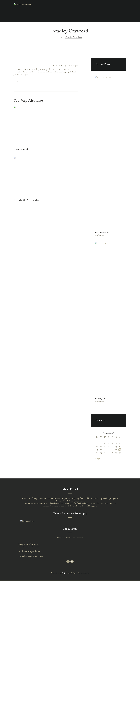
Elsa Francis (21, 149)
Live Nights (100, 398)
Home (60, 36)
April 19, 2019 (99, 235)
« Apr (97, 458)
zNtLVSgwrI (73, 65)
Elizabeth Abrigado (26, 200)
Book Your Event (102, 232)
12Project (63, 573)
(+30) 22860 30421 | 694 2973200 (30, 556)
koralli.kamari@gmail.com (29, 551)
